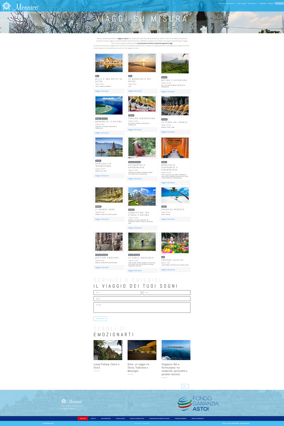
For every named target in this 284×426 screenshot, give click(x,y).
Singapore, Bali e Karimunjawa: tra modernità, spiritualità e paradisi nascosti (174, 369)
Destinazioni (230, 3)
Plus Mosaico (252, 3)
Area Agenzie (279, 3)
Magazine (271, 3)
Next (184, 386)
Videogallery (263, 3)
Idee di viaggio (241, 3)
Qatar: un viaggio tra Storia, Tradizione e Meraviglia (138, 368)
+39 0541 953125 (70, 409)
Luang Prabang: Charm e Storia (106, 366)
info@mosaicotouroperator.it (74, 406)
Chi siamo (222, 3)
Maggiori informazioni (102, 91)
